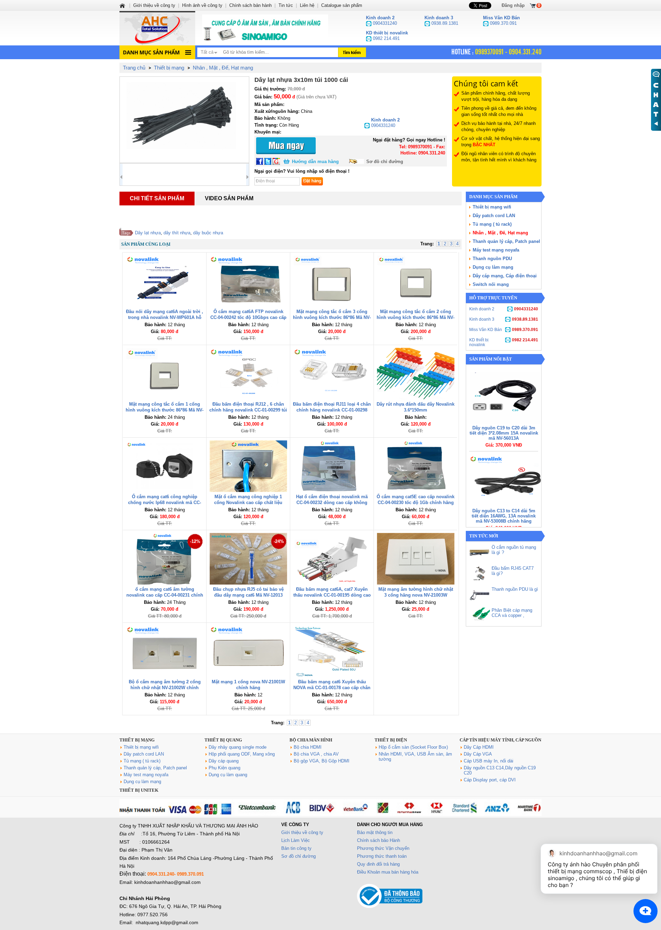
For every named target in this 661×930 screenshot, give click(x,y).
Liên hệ (307, 5)
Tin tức (286, 5)
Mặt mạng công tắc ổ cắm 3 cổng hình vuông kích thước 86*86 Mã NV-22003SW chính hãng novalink (332, 317)
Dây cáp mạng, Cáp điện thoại (505, 275)
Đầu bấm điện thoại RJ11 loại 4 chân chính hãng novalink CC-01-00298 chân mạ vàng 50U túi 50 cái (332, 410)
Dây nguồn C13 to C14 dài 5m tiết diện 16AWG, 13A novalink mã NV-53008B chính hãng (504, 516)
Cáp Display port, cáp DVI (490, 779)
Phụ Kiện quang (224, 767)
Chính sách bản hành (250, 5)
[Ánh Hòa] (122, 5)
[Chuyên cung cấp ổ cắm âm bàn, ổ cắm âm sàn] (265, 28)
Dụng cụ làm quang (228, 774)
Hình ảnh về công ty (202, 5)
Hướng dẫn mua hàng (315, 161)
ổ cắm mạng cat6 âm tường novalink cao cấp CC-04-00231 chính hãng (164, 595)
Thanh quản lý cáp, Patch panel (506, 241)
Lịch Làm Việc (295, 840)
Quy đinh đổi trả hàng (378, 864)
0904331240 (385, 122)
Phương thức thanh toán (382, 856)
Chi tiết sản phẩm (157, 198)
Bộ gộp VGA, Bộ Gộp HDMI (321, 760)
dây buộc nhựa (208, 232)
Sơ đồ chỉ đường (384, 161)
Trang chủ (134, 68)
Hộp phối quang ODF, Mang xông (242, 754)
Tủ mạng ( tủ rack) (492, 224)
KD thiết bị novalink (503, 342)
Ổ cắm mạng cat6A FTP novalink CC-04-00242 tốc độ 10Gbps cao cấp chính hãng (248, 317)
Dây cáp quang (224, 760)
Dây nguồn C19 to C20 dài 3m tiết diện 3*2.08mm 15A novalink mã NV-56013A (504, 433)
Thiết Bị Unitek (138, 790)
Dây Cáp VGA (478, 754)
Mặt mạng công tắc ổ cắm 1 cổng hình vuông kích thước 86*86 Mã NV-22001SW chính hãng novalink (164, 410)
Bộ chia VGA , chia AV (316, 754)
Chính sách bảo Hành (378, 840)
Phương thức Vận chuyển (383, 848)
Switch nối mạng (491, 284)
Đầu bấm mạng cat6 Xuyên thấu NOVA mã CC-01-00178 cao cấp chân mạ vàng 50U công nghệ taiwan (331, 687)
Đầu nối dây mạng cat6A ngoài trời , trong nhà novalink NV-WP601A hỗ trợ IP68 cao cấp (164, 317)
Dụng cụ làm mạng (493, 267)
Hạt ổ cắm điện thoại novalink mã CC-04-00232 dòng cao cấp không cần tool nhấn (332, 502)
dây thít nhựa (177, 232)
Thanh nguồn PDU (492, 258)
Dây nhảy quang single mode (237, 747)
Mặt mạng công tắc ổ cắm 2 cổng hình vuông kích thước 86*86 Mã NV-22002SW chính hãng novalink (415, 317)
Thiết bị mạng (137, 739)
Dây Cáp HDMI (479, 747)
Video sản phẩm (229, 198)
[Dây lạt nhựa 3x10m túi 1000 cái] (184, 119)
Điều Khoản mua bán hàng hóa (387, 872)
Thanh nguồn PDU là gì (515, 589)
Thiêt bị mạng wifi (492, 207)
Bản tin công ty (296, 848)
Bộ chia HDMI (308, 747)
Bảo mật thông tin (374, 832)
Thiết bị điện (391, 739)
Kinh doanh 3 (503, 319)
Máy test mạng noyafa (496, 250)
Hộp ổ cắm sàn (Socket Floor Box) (413, 747)
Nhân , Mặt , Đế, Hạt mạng (500, 232)
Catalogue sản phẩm (341, 5)
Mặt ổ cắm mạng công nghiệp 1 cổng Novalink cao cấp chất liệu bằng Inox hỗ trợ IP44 (248, 502)
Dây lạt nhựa (148, 232)
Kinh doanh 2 (503, 309)
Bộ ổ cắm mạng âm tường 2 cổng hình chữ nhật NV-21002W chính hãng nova (165, 687)
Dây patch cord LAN (494, 215)
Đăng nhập (513, 5)
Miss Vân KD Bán (503, 329)
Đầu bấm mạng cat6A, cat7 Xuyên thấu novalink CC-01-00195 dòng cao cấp (332, 595)
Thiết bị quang (223, 739)
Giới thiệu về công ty (302, 832)
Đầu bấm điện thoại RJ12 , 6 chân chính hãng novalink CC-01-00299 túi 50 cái (248, 410)
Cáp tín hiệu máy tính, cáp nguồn (500, 739)
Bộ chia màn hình (311, 739)
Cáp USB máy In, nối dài (488, 760)
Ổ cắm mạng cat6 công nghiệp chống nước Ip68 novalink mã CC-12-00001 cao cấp (164, 502)
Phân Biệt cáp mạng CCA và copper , (512, 613)
